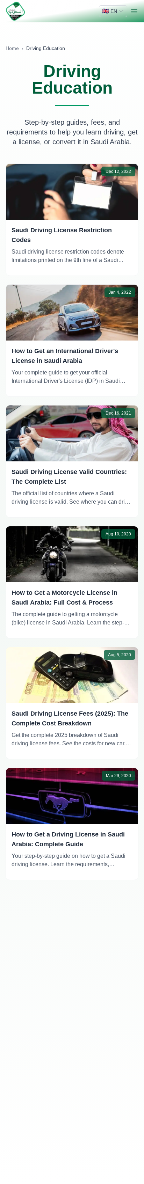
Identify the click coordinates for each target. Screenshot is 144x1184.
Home (12, 48)
